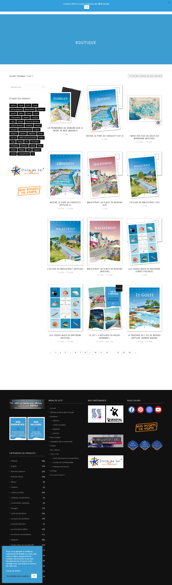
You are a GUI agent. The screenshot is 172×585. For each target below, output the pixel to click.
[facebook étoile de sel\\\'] (131, 409)
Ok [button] (34, 576)
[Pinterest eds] (140, 409)
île (33, 154)
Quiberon (24, 146)
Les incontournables (19, 529)
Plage (12, 142)
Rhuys (40, 146)
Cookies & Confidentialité (63, 462)
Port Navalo (35, 142)
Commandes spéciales (20, 503)
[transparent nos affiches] (133, 445)
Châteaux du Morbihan (20, 497)
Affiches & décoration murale (62, 412)
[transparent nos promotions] (157, 445)
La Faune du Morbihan (20, 518)
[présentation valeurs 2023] (36, 428)
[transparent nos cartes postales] (144, 445)
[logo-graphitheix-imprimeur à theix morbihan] (105, 441)
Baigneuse (41, 109)
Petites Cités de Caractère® (27, 138)
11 (101, 352)
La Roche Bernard (25, 130)
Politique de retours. (61, 466)
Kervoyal (13, 130)
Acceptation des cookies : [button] (18, 576)
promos (56, 433)
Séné (29, 150)
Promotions (14, 146)
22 (124, 352)
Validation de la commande (61, 441)
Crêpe (13, 121)
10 (95, 352)
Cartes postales (15, 117)
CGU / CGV (54, 454)
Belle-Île (13, 113)
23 (129, 352)
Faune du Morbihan (32, 121)
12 (107, 352)
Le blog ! (53, 471)
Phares (41, 138)
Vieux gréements (24, 154)
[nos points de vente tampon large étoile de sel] (27, 190)
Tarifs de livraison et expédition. (66, 458)
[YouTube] (158, 409)
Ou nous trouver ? (57, 475)
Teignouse (37, 150)
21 (118, 352)
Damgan (20, 121)
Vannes (13, 154)
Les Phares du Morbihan (21, 534)
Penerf (41, 134)
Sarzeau (13, 150)
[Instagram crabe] (149, 409)
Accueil (12, 76)
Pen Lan (13, 138)
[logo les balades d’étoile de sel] (27, 170)
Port (27, 142)
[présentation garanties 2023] (18, 428)
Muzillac (23, 134)
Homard (37, 126)
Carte (36, 113)
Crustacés (35, 117)
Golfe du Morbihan (17, 126)
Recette (33, 146)
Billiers (21, 113)
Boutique (21, 76)
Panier (53, 445)
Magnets (14, 539)
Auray (35, 105)
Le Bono (36, 130)
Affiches (13, 105)
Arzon (28, 105)
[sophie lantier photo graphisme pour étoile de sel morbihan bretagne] (96, 414)
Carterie (14, 487)
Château (26, 117)
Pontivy (20, 142)
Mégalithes (32, 134)
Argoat (21, 105)
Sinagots (21, 150)
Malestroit (14, 134)
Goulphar (29, 126)
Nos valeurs (55, 450)
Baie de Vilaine (29, 109)
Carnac (29, 113)
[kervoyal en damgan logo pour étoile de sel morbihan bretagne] (114, 414)
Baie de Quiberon (16, 109)
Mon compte (55, 437)
